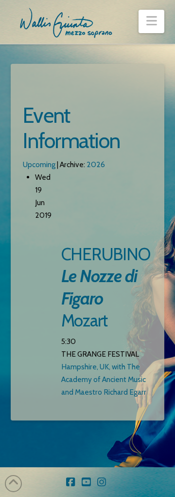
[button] (151, 21)
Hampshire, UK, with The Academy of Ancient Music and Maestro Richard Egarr (103, 379)
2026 (96, 164)
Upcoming (39, 164)
